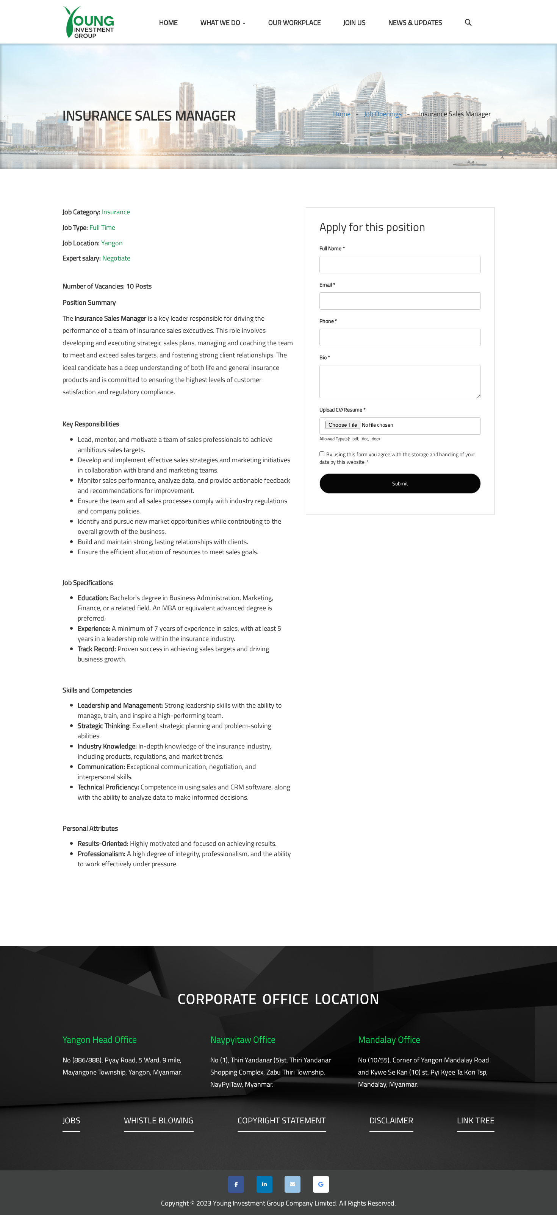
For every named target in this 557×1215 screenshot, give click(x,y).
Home (168, 22)
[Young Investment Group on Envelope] (292, 1184)
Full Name (332, 248)
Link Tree (475, 1121)
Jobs (71, 1121)
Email (327, 285)
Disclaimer (391, 1121)
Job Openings (383, 114)
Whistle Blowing (159, 1121)
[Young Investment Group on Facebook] (236, 1184)
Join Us (354, 22)
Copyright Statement (282, 1121)
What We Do (221, 22)
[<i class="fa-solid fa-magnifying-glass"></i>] (468, 22)
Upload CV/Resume (342, 409)
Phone (328, 321)
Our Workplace (294, 22)
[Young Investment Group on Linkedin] (264, 1184)
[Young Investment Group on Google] (321, 1184)
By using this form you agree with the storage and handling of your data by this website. (397, 458)
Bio (324, 357)
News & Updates (415, 22)
